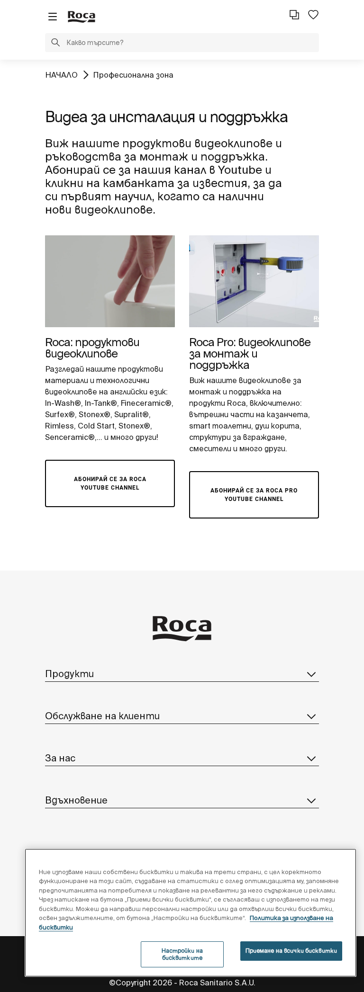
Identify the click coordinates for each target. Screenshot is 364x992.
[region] (190, 913)
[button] (55, 43)
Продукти (69, 673)
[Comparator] (294, 14)
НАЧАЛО (61, 75)
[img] (110, 281)
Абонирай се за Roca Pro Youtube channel (254, 494)
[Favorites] (313, 14)
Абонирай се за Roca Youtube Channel (110, 483)
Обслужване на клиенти (102, 715)
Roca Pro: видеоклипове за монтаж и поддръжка (249, 353)
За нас (60, 757)
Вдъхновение (76, 800)
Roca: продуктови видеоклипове (92, 348)
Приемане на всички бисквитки (291, 950)
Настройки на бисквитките (182, 953)
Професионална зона (133, 75)
